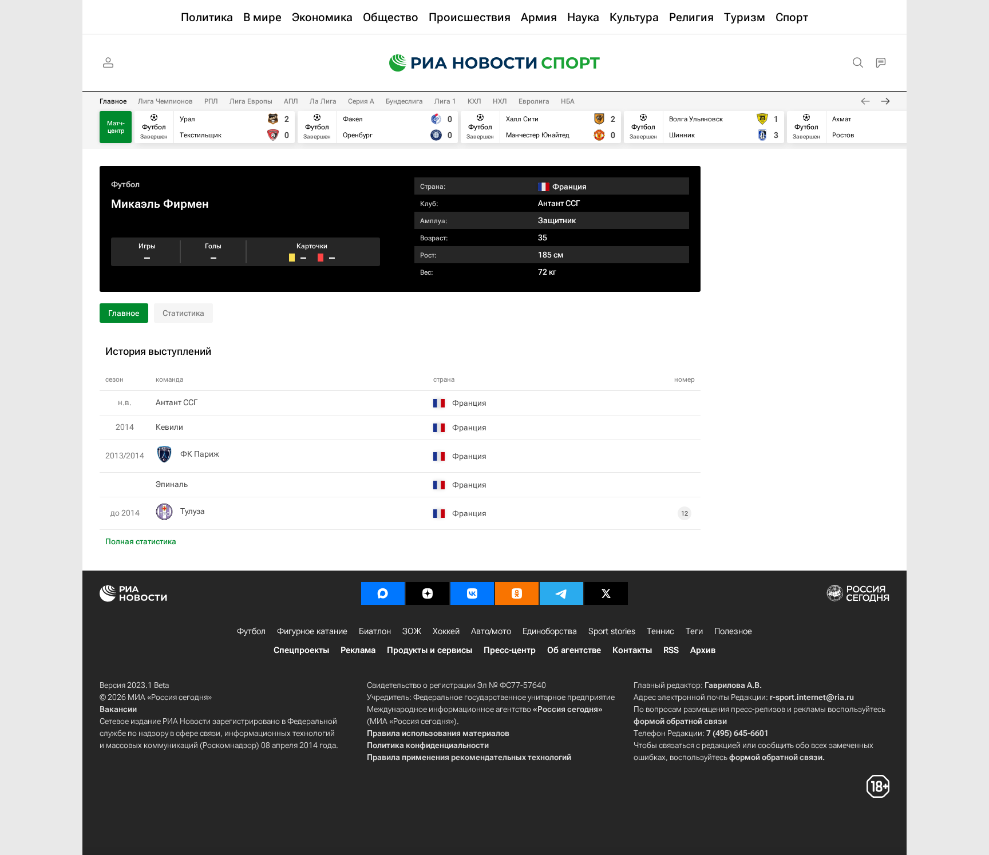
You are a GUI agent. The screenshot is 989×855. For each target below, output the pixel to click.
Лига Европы (251, 101)
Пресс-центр (510, 650)
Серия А (361, 101)
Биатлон (375, 631)
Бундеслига (404, 101)
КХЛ (474, 101)
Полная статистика (140, 541)
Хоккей (446, 631)
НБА (568, 101)
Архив (702, 650)
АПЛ (291, 101)
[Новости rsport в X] (606, 593)
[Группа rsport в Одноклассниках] (517, 593)
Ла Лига (323, 101)
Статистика (183, 313)
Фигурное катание (312, 631)
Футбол (125, 184)
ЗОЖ (411, 631)
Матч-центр (116, 127)
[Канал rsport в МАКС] (383, 593)
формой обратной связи (680, 721)
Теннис (660, 631)
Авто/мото (491, 631)
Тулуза (192, 511)
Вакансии (118, 709)
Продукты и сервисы (429, 650)
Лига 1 (445, 101)
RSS (671, 650)
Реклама (358, 650)
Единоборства (550, 631)
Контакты (632, 650)
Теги (694, 631)
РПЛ (211, 101)
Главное (113, 101)
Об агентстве (574, 650)
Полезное (733, 631)
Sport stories (611, 631)
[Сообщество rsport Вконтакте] (472, 593)
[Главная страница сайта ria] (455, 63)
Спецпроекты (301, 650)
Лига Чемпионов (165, 101)
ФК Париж (199, 453)
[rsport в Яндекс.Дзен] (427, 593)
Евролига (534, 101)
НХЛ (500, 101)
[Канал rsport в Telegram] (561, 593)
